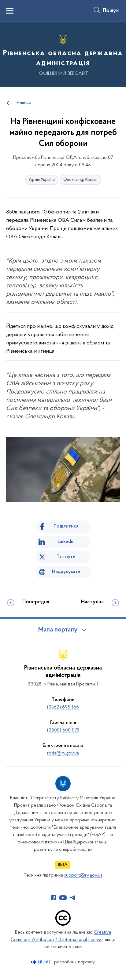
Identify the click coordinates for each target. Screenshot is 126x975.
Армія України (42, 180)
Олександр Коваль (80, 180)
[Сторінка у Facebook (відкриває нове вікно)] (53, 897)
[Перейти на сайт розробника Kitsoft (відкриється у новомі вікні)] (41, 962)
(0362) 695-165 (63, 707)
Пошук (111, 10)
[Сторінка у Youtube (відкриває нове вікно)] (63, 897)
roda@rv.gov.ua (63, 753)
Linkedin (66, 541)
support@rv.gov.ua (83, 875)
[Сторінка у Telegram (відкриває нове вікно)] (72, 897)
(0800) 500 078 (63, 730)
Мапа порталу (58, 630)
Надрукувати (66, 571)
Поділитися (66, 526)
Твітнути (66, 556)
